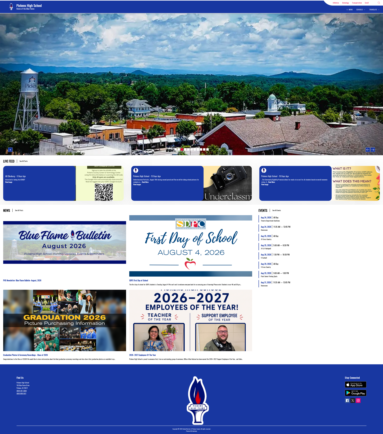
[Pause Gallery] (10, 149)
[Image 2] (179, 149)
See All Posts (24, 161)
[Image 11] (207, 149)
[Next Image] (373, 149)
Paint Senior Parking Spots (269, 276)
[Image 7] (194, 149)
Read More (145, 182)
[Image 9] (201, 149)
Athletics (336, 3)
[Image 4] (185, 149)
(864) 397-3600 (22, 391)
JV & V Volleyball (266, 248)
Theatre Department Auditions (270, 221)
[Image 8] (198, 149)
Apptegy (194, 431)
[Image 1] (175, 149)
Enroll (367, 3)
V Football (264, 258)
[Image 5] (188, 149)
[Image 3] (182, 149)
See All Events (276, 210)
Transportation (357, 3)
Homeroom (264, 230)
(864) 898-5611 (21, 393)
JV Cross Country (266, 239)
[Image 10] (204, 149)
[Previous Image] (368, 149)
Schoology (345, 3)
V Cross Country (266, 267)
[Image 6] (191, 149)
